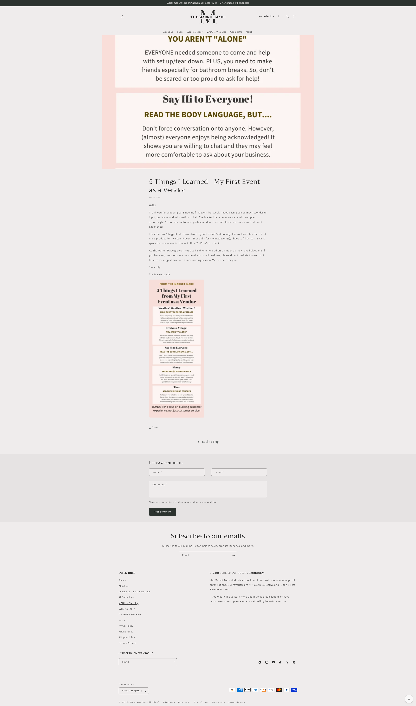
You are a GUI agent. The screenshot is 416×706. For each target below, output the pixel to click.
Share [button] (155, 427)
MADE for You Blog (128, 603)
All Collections (126, 597)
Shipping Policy (127, 637)
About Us (124, 586)
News (122, 620)
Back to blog (210, 442)
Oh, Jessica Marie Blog (130, 614)
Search (122, 580)
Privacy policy (184, 702)
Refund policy (169, 702)
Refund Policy (126, 632)
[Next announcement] (296, 3)
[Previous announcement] (119, 3)
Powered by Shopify (151, 702)
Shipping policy (218, 702)
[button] (122, 16)
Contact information (236, 702)
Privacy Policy (126, 626)
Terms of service (201, 702)
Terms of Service (127, 643)
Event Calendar (127, 609)
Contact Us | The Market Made (134, 592)
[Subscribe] (233, 555)
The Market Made (134, 702)
